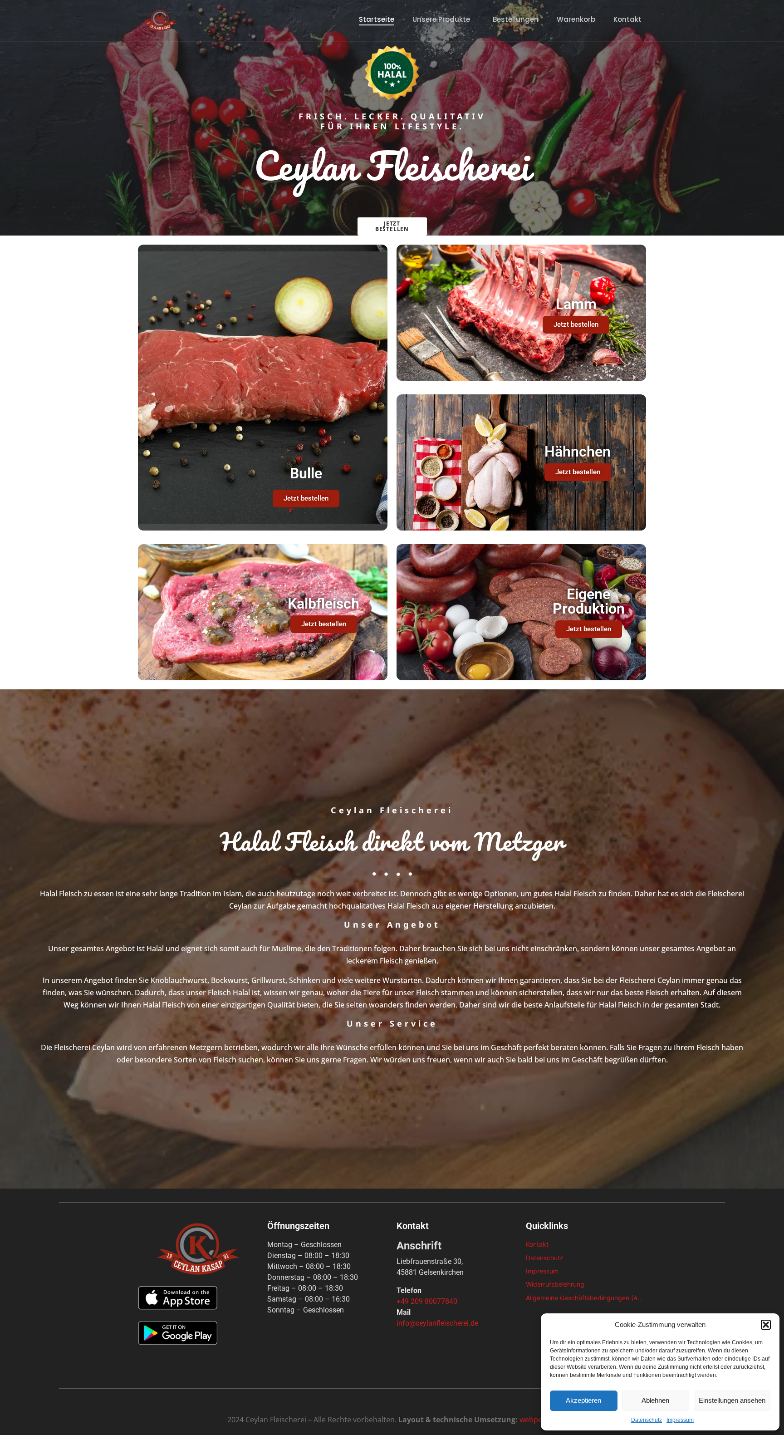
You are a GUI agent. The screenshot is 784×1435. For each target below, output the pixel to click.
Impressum (680, 1420)
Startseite (376, 19)
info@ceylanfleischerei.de (437, 1323)
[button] (765, 1324)
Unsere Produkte (441, 19)
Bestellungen (516, 19)
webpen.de (538, 1420)
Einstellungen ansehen (732, 1400)
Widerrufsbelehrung (555, 1284)
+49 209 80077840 (427, 1301)
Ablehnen (655, 1400)
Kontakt (627, 19)
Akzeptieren (583, 1400)
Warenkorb (576, 19)
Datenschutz (646, 1420)
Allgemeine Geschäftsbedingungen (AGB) (586, 1298)
